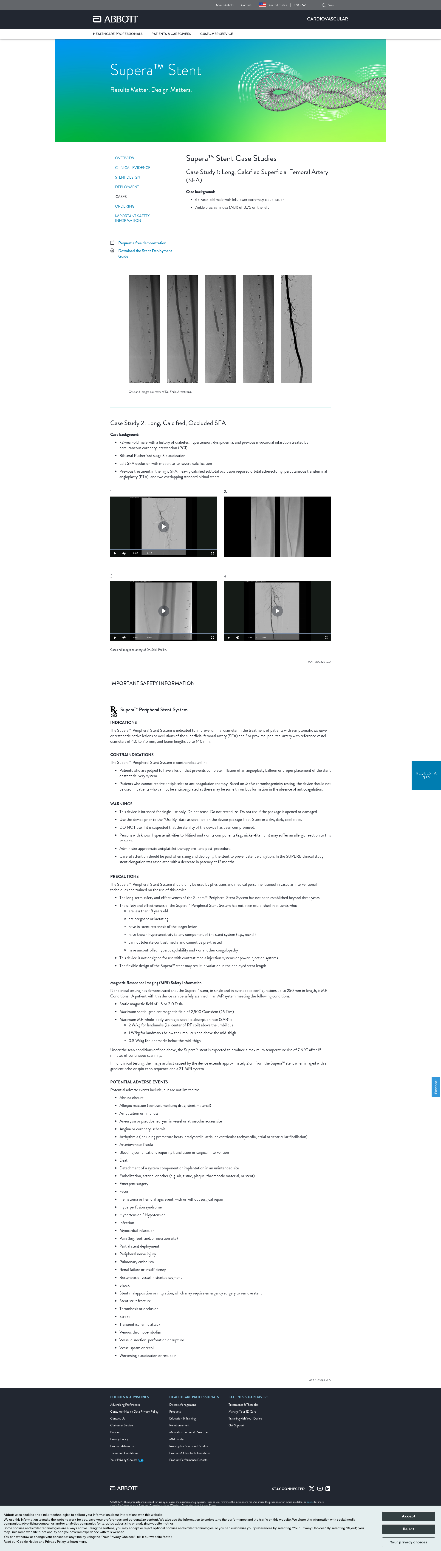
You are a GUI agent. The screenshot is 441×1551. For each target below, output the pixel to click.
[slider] (163, 549)
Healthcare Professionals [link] (117, 34)
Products (175, 1411)
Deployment (127, 187)
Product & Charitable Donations (189, 1453)
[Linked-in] (328, 1490)
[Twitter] (312, 1490)
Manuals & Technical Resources (189, 1432)
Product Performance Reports (188, 1460)
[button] (324, 5)
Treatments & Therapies (243, 1404)
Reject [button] (408, 1529)
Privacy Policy (119, 1439)
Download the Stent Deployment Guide (145, 253)
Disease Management (182, 1404)
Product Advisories (122, 1446)
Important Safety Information (132, 218)
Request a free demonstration (142, 243)
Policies (115, 1432)
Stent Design (127, 177)
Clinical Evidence (132, 168)
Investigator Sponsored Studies (188, 1446)
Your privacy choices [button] (408, 1542)
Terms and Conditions (124, 1453)
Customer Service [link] (216, 34)
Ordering (125, 206)
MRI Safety (176, 1439)
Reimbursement (179, 1425)
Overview (124, 158)
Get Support (236, 1425)
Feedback (435, 1087)
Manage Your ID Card (242, 1411)
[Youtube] (320, 1490)
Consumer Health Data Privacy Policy (134, 1411)
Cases (121, 196)
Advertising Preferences (125, 1404)
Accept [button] (408, 1516)
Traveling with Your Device (245, 1418)
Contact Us (117, 1418)
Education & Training (182, 1418)
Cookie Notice (27, 1541)
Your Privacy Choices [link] (124, 1460)
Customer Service (121, 1425)
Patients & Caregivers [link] (171, 34)
